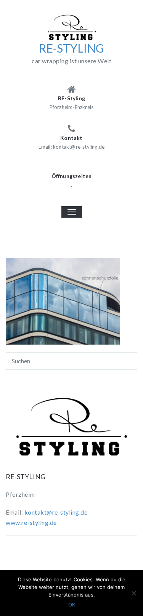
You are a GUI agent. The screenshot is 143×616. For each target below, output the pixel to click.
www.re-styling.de (31, 522)
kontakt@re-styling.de (56, 512)
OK (71, 605)
